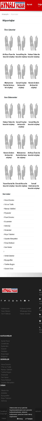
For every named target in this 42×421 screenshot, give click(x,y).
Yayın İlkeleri (5, 311)
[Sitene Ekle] (29, 301)
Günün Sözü (8, 269)
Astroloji (7, 226)
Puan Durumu (9, 217)
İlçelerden (4, 346)
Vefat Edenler (9, 256)
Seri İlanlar (8, 247)
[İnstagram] (10, 301)
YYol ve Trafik (6, 367)
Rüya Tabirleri (9, 234)
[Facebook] (2, 301)
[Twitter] (6, 301)
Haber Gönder (25, 314)
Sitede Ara (5, 390)
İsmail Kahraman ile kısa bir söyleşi (34, 186)
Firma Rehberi (9, 243)
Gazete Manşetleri (11, 239)
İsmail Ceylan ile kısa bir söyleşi (21, 85)
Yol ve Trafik (8, 204)
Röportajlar (5, 354)
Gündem (4, 351)
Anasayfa (5, 14)
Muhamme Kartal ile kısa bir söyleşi (8, 85)
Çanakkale (5, 343)
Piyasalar (7, 213)
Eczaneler (8, 221)
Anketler (4, 393)
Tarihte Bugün (9, 264)
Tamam (29, 419)
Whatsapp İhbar (25, 311)
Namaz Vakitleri (9, 209)
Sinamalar (7, 230)
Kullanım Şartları (25, 308)
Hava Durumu (9, 200)
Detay (20, 419)
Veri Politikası (6, 314)
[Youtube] (13, 301)
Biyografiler (8, 260)
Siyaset (3, 349)
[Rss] (21, 301)
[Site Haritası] (25, 301)
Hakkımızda (5, 308)
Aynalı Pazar (5, 341)
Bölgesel (4, 356)
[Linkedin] (17, 301)
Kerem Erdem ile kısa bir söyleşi (33, 85)
